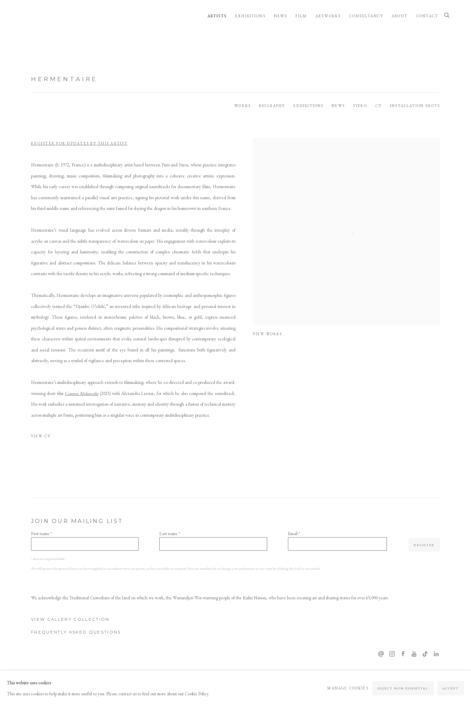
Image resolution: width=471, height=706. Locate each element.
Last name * (169, 533)
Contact (427, 15)
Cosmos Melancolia (81, 393)
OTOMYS (45, 15)
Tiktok (425, 654)
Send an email (381, 654)
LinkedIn (436, 654)
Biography (272, 105)
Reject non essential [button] (403, 688)
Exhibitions (250, 15)
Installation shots (415, 105)
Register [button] (424, 545)
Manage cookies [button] (347, 688)
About (400, 15)
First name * (41, 533)
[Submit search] (447, 15)
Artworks (328, 15)
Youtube (414, 654)
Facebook (403, 654)
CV (378, 105)
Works (242, 105)
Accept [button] (450, 688)
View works (267, 333)
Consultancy (366, 15)
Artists (217, 15)
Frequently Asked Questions (76, 632)
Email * (294, 533)
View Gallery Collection (70, 619)
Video (360, 105)
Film (301, 15)
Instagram (392, 654)
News (280, 15)
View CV (63, 438)
